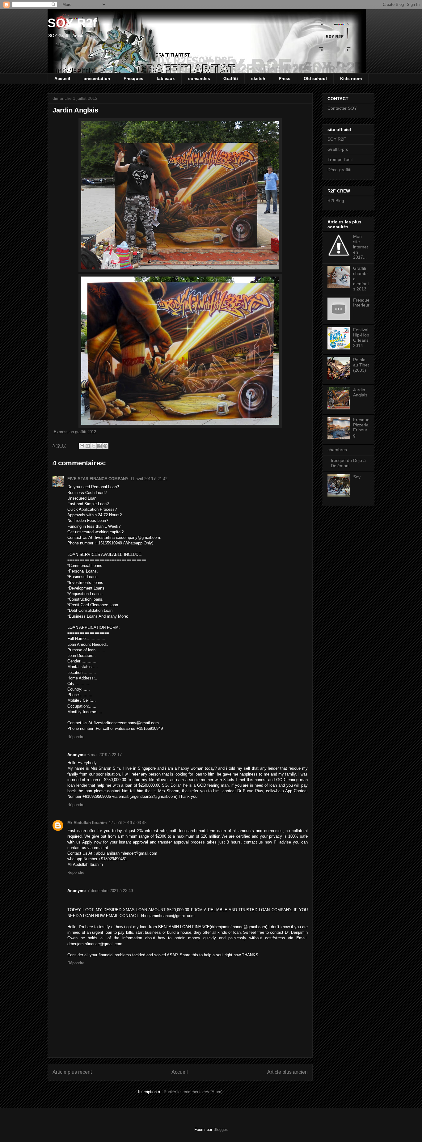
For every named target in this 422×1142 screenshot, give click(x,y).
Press (284, 78)
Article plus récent (72, 1072)
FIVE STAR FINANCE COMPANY (98, 478)
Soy (357, 476)
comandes (199, 78)
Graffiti (230, 78)
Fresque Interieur (361, 303)
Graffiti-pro (337, 149)
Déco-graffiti (339, 169)
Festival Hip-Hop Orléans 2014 (361, 337)
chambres (337, 449)
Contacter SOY (342, 108)
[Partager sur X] (94, 446)
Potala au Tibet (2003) (361, 365)
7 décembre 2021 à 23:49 (110, 890)
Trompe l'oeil (339, 159)
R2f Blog (335, 200)
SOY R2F (336, 139)
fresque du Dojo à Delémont (348, 463)
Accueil (62, 78)
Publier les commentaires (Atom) (193, 1091)
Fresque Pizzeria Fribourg (361, 427)
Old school (315, 78)
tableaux (166, 78)
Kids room (351, 78)
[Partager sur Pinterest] (105, 446)
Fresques (133, 78)
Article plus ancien (287, 1072)
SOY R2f (72, 23)
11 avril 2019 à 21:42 (148, 478)
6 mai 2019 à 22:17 (104, 754)
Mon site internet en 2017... (360, 247)
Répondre (75, 736)
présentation (96, 78)
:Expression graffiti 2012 (75, 431)
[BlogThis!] (88, 446)
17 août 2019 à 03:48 (127, 822)
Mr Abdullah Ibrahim (87, 822)
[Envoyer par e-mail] (82, 446)
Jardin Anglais (360, 392)
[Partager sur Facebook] (99, 446)
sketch (258, 78)
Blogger (220, 1129)
